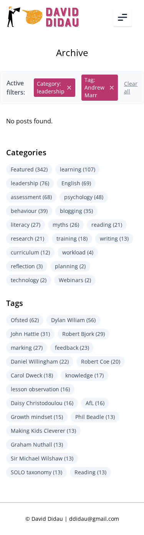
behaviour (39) (29, 210)
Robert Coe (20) (100, 361)
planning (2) (70, 266)
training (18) (72, 238)
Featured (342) (29, 169)
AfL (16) (95, 403)
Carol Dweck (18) (32, 375)
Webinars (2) (75, 280)
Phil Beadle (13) (95, 416)
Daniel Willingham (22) (40, 361)
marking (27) (27, 347)
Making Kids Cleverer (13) (43, 430)
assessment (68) (31, 197)
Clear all (130, 87)
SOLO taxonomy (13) (36, 472)
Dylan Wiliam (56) (73, 320)
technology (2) (28, 280)
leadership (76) (30, 183)
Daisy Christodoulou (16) (42, 403)
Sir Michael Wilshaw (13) (42, 458)
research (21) (27, 238)
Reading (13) (90, 472)
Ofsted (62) (25, 320)
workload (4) (77, 252)
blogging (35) (76, 210)
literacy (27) (25, 224)
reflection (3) (27, 266)
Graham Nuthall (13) (37, 444)
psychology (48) (83, 197)
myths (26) (66, 224)
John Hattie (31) (30, 333)
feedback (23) (72, 347)
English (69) (76, 183)
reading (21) (106, 224)
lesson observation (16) (40, 389)
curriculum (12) (30, 252)
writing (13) (114, 238)
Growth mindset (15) (37, 416)
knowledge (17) (84, 375)
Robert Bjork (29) (83, 333)
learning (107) (77, 169)
